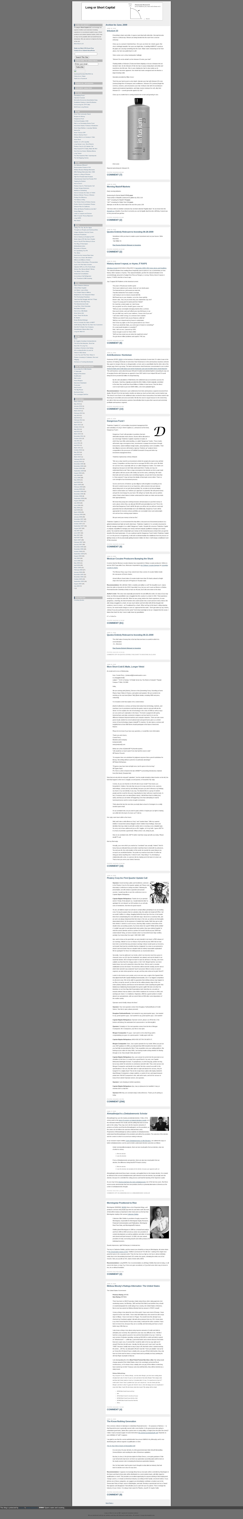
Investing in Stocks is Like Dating (83, 348)
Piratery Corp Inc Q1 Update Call (83, 146)
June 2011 (77, 443)
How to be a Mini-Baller (80, 311)
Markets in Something (80, 190)
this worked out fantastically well (148, 1432)
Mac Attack (77, 220)
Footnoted (77, 385)
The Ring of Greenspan (81, 243)
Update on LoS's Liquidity (81, 142)
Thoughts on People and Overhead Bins (86, 230)
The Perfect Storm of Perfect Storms (84, 202)
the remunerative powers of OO (118, 1251)
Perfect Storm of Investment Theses (84, 204)
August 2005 (78, 583)
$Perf (75, 338)
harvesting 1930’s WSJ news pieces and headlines (150, 268)
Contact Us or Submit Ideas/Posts (84, 50)
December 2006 (78, 546)
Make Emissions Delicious (81, 285)
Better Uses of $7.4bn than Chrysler (84, 239)
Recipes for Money (79, 116)
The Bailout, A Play (79, 199)
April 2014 (77, 417)
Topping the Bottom (80, 181)
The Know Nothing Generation (121, 1421)
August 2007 (78, 528)
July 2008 (77, 503)
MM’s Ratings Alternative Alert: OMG (84, 172)
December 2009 (78, 463)
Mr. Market (77, 317)
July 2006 (77, 558)
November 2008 (78, 494)
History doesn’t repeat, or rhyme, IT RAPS (127, 264)
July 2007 (77, 530)
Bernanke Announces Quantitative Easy (85, 100)
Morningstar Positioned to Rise (122, 1203)
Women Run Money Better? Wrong (84, 269)
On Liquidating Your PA (81, 250)
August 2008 (78, 500)
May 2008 (77, 507)
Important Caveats (79, 97)
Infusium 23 (112, 31)
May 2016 (77, 404)
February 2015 (78, 413)
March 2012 (77, 433)
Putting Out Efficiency (80, 197)
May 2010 (77, 452)
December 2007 (78, 519)
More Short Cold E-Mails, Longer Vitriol (125, 667)
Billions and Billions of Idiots (82, 260)
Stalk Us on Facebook (80, 78)
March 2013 (77, 424)
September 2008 (79, 498)
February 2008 (78, 514)
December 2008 (78, 491)
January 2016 (78, 406)
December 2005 (78, 574)
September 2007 (79, 526)
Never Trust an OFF (80, 132)
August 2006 (78, 556)
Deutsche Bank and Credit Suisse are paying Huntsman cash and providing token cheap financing (137, 368)
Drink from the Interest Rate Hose (84, 255)
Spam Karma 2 (32, 1508)
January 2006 (78, 572)
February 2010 (78, 459)
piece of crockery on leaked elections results (132, 1120)
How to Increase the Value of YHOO (84, 192)
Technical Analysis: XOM (81, 121)
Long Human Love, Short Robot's (84, 144)
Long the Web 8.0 (79, 331)
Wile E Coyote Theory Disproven (83, 215)
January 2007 (78, 544)
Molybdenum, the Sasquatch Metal (84, 294)
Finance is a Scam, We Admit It (83, 257)
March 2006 (77, 567)
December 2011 (78, 436)
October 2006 (78, 551)
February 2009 (78, 487)
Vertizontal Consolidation (81, 273)
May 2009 (77, 480)
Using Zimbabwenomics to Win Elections (138, 1140)
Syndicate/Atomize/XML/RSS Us (83, 74)
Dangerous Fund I (115, 421)
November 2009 (78, 466)
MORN (124, 1207)
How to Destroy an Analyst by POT (84, 237)
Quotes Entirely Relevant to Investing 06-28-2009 (130, 232)
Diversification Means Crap (83, 329)
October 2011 (78, 438)
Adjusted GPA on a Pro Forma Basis (84, 267)
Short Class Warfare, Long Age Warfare (85, 128)
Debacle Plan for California (82, 206)
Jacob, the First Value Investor (83, 264)
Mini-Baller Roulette (79, 308)
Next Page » (109, 1503)
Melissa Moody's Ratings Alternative (84, 169)
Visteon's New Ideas (80, 352)
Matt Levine (77, 378)
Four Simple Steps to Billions (82, 292)
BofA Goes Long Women (81, 107)
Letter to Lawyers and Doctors (83, 213)
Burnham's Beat (78, 392)
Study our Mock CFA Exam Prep (84, 48)
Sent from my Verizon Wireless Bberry (85, 151)
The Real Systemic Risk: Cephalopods (85, 155)
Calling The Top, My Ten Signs (83, 227)
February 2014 (78, 420)
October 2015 (78, 408)
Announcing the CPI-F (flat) (82, 104)
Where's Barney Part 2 (80, 135)
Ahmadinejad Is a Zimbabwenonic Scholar (127, 1114)
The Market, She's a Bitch (81, 271)
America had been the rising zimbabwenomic (132, 1182)
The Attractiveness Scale (81, 304)
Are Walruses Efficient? (81, 165)
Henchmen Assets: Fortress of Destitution (86, 125)
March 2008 (77, 512)
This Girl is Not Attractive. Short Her (84, 343)
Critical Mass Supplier (80, 288)
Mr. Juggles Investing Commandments (85, 341)
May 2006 (77, 563)
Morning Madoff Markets (118, 187)
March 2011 (77, 447)
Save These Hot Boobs (81, 315)
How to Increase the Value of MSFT (84, 322)
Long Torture (78, 153)
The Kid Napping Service (81, 158)
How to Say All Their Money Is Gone (84, 241)
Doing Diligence (78, 211)
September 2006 (79, 553)
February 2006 (78, 570)
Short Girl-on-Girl (79, 313)
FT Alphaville (77, 371)
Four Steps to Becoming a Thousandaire (86, 262)
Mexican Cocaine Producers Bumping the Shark (130, 559)
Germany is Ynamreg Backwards (83, 362)
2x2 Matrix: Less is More (81, 290)
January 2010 (78, 461)
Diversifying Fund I (79, 95)
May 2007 (77, 535)
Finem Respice (78, 380)
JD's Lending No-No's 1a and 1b (83, 350)
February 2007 (78, 542)
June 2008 (77, 505)
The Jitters (77, 253)
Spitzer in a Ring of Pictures (82, 174)
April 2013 (77, 422)
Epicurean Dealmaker (80, 383)
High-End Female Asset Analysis (83, 176)
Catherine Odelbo (133, 1214)
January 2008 (78, 517)
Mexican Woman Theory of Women (84, 195)
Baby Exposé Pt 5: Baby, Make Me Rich (85, 148)
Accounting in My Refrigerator (82, 276)
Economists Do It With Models (82, 369)
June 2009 (77, 477)
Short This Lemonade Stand (82, 114)
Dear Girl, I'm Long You (81, 345)
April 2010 (77, 454)
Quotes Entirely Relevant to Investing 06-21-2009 (130, 635)
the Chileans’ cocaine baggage (150, 565)
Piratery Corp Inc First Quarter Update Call (127, 878)
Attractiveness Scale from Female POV (85, 179)
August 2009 (78, 473)
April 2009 (77, 482)
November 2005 (78, 576)
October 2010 (78, 450)
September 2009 (79, 470)
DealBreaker (77, 376)
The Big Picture (78, 389)
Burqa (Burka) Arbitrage (81, 320)
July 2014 (77, 415)
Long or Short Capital (100, 7)
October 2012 (78, 427)
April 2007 (77, 537)
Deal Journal (77, 387)
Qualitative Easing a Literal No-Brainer (85, 102)
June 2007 (77, 533)
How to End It (78, 183)
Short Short (77, 139)
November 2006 (78, 549)
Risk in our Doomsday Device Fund (84, 123)
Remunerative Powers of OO (82, 167)
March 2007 (77, 540)
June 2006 (77, 560)
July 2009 (77, 475)
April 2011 (77, 445)
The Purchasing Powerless (82, 297)
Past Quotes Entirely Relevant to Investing (127, 245)
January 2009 (78, 489)
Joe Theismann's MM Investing (83, 278)
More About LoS (79, 43)
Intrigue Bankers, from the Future (83, 232)
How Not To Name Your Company (84, 327)
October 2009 (78, 468)
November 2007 (78, 521)
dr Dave (22, 1508)
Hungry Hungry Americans (81, 188)
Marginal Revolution (80, 373)
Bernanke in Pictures (80, 248)
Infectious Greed (112, 268)
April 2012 (77, 431)
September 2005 (79, 581)
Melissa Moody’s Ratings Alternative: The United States (133, 1286)
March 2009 (77, 484)
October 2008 (78, 496)
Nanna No (77, 130)
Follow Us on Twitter (80, 76)
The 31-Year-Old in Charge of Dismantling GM (121, 1446)
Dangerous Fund (79, 118)
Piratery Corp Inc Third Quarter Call (84, 186)
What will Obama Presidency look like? (85, 209)
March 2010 (77, 457)
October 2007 (78, 523)
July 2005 (77, 586)
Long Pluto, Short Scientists (82, 306)
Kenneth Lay (111, 211)
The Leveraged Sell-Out (81, 394)
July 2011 (77, 440)
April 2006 (77, 565)
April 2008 (77, 510)
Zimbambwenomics (79, 246)
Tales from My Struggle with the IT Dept (85, 299)
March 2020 (77, 401)
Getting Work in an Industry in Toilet (84, 137)
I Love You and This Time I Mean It (84, 355)
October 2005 (78, 579)
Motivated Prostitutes (80, 234)
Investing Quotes (79, 600)
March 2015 (77, 410)
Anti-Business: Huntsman (119, 355)
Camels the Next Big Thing (82, 301)
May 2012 (77, 429)
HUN (120, 359)
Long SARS (77, 218)
